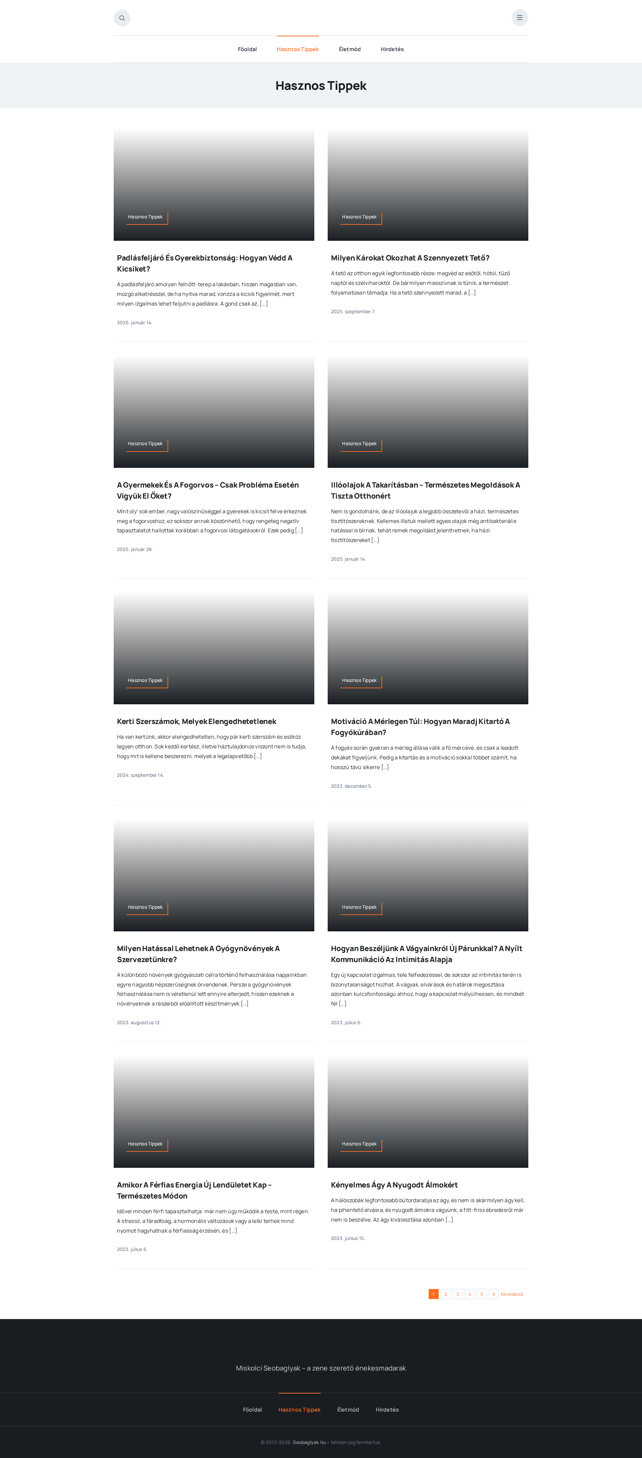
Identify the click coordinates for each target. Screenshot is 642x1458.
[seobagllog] (321, 12)
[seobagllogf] (321, 1335)
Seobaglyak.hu (309, 1442)
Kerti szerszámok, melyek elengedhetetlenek (196, 721)
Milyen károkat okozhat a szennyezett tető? (410, 258)
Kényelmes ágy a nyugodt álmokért (394, 1185)
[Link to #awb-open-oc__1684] (520, 17)
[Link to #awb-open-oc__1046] (122, 18)
